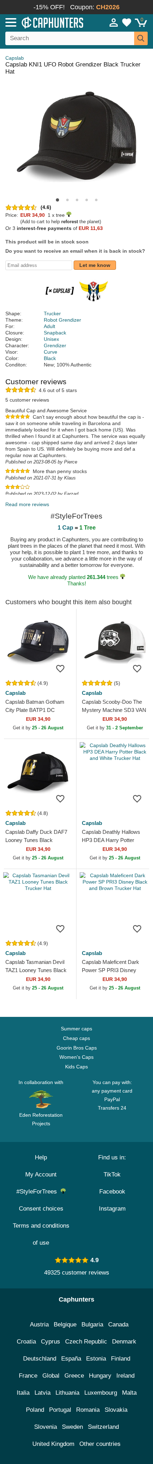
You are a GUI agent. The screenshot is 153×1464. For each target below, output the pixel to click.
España (71, 1358)
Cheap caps (76, 1038)
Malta (129, 1392)
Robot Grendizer (62, 320)
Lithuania (67, 1392)
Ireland (125, 1375)
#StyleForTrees (38, 1191)
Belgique (65, 1324)
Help (41, 1157)
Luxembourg (100, 1392)
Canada (118, 1324)
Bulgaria (92, 1324)
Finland (120, 1358)
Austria (39, 1324)
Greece (74, 1375)
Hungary (100, 1375)
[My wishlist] (126, 22)
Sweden (72, 1426)
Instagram (112, 1208)
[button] (57, 200)
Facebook (112, 1191)
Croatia (26, 1341)
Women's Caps (76, 1057)
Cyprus (50, 1341)
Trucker (52, 313)
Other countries (100, 1444)
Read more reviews (27, 504)
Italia (23, 1392)
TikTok (112, 1174)
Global (50, 1375)
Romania (88, 1409)
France (28, 1375)
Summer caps (76, 1028)
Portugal (60, 1409)
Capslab (14, 58)
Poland (35, 1409)
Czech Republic (86, 1341)
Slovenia (45, 1426)
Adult (49, 326)
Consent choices (41, 1208)
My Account (41, 1174)
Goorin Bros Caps (77, 1048)
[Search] (141, 38)
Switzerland (103, 1426)
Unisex (51, 339)
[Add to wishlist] (60, 668)
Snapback (55, 333)
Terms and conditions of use (41, 1234)
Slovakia (116, 1409)
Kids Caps (76, 1066)
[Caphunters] (44, 22)
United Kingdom (53, 1444)
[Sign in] (113, 22)
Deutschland (39, 1358)
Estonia (96, 1358)
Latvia (43, 1392)
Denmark (124, 1341)
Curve (50, 352)
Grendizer (55, 345)
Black (50, 358)
